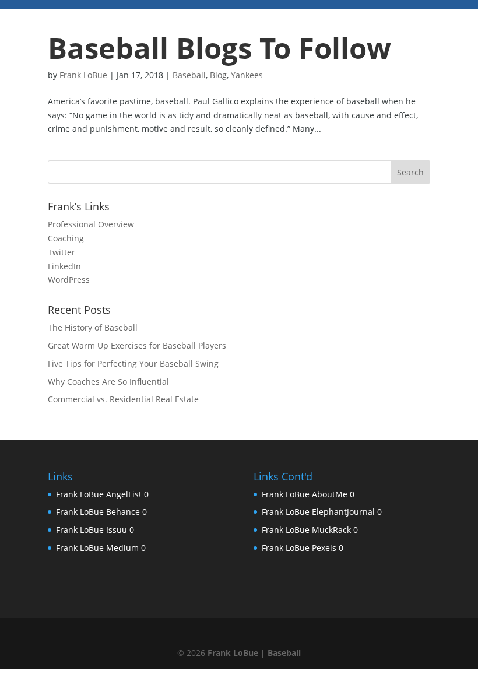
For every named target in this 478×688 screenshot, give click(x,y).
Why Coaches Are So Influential (108, 381)
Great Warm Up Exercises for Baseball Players (137, 345)
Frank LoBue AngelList (99, 494)
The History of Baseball (93, 327)
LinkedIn (64, 266)
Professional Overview (91, 224)
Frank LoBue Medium (97, 547)
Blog (218, 74)
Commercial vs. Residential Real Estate (123, 399)
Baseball (189, 74)
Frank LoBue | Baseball (254, 652)
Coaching (66, 238)
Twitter (61, 252)
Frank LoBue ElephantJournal (318, 511)
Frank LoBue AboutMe (304, 494)
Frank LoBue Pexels (299, 547)
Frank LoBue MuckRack (306, 529)
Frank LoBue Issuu (91, 529)
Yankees (247, 74)
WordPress (69, 279)
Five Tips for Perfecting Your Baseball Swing (133, 363)
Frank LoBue (83, 74)
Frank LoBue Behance (98, 511)
